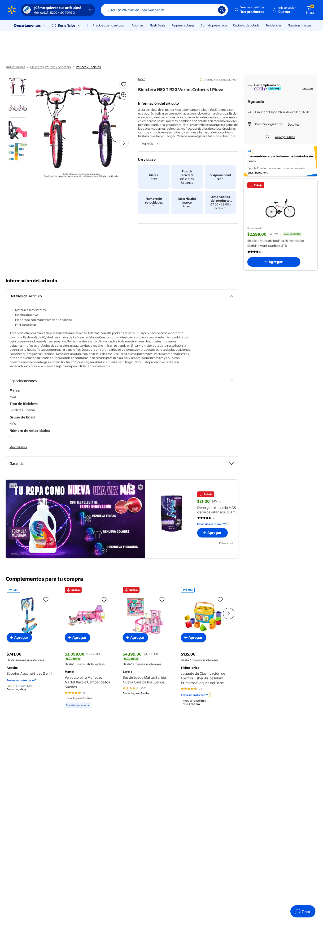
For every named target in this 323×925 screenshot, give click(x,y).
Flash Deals (157, 25)
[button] (250, 10)
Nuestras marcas (299, 25)
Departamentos (27, 25)
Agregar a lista (285, 137)
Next (141, 79)
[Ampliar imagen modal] (123, 94)
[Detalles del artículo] (231, 296)
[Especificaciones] (231, 381)
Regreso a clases (182, 25)
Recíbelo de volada (246, 25)
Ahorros (137, 25)
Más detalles (18, 447)
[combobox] (164, 10)
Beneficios (66, 25)
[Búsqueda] (222, 10)
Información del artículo (31, 280)
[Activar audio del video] (140, 487)
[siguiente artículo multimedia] (124, 143)
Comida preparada (214, 25)
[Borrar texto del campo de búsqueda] (211, 10)
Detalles (293, 124)
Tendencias (274, 25)
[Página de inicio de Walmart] (12, 10)
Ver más (147, 143)
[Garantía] (231, 463)
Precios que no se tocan (109, 25)
